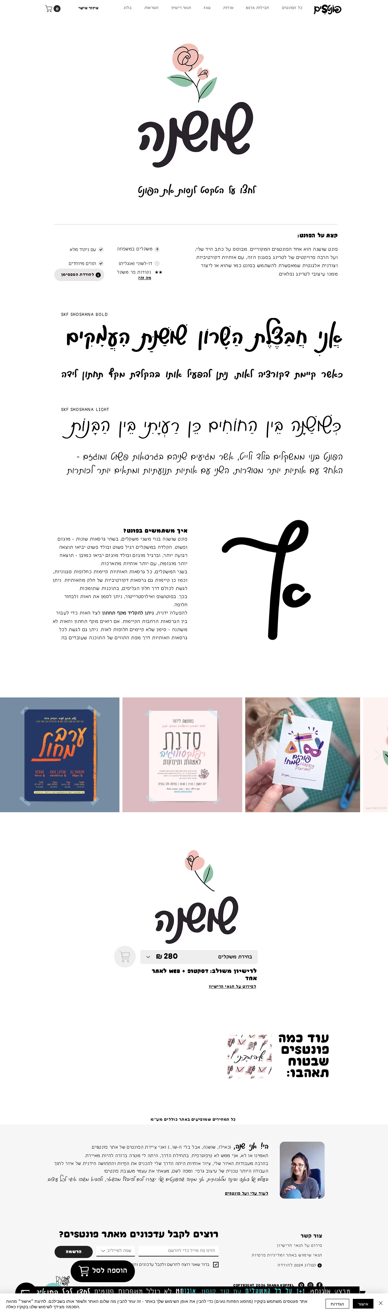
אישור (363, 1304)
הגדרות (337, 1304)
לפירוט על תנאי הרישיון (232, 987)
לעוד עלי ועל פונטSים (246, 1193)
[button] (53, 8)
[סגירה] (380, 1303)
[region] (302, 1170)
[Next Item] (377, 755)
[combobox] (115, 1251)
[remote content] (196, 197)
